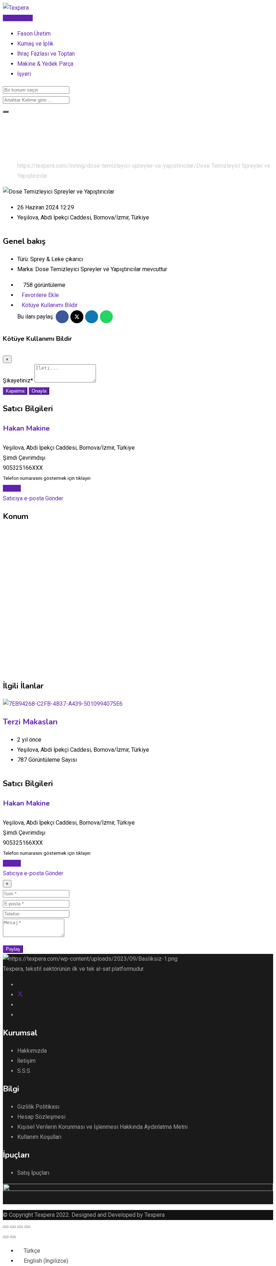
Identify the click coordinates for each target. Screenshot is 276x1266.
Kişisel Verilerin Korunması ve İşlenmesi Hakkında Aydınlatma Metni (102, 1126)
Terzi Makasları (30, 722)
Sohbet (12, 488)
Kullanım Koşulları (39, 1136)
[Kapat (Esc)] (6, 1227)
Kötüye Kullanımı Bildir (50, 305)
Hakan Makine (26, 428)
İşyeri (24, 73)
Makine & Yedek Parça (45, 63)
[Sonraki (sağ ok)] (13, 1237)
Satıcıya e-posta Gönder (33, 498)
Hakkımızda (32, 1050)
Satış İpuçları (33, 1172)
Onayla (39, 391)
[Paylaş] (13, 1227)
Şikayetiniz (18, 380)
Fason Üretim (34, 33)
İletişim (26, 1060)
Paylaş (13, 949)
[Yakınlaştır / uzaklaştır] (27, 1227)
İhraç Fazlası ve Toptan (46, 53)
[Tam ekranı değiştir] (20, 1227)
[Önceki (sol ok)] (6, 1237)
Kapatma (15, 391)
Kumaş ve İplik (35, 43)
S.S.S (23, 1070)
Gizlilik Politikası (38, 1106)
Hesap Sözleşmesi (41, 1116)
